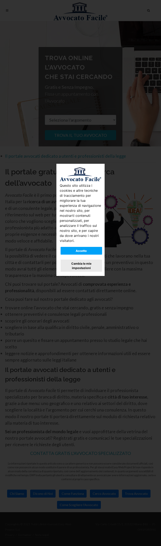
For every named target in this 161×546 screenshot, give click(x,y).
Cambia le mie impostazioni (81, 266)
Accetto (81, 251)
